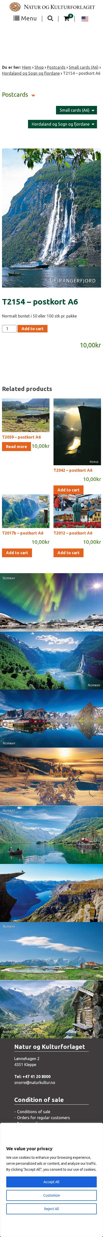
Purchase (47, 622)
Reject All (51, 1209)
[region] (51, 1180)
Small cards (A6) (83, 67)
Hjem (26, 67)
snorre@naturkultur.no (34, 1082)
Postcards (56, 67)
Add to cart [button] (69, 490)
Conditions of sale (33, 1111)
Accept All (52, 1182)
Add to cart (33, 328)
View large (48, 612)
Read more (16, 446)
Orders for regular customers (43, 1117)
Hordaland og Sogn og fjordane (31, 73)
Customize (51, 1195)
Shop (39, 67)
